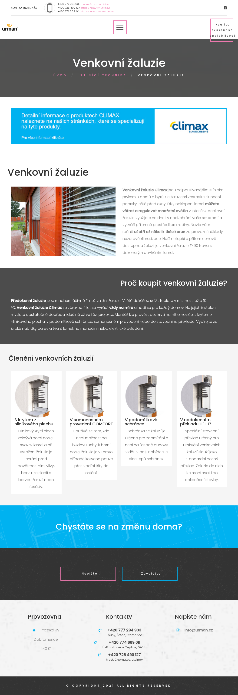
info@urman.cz (199, 630)
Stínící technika (103, 75)
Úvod (60, 75)
